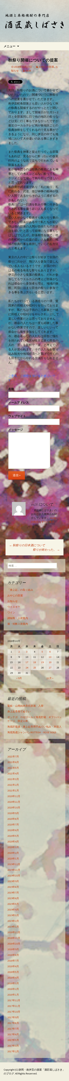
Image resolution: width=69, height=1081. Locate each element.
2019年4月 (13, 909)
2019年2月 (13, 921)
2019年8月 (13, 887)
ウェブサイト (17, 416)
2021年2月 (13, 784)
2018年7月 (13, 960)
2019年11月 (13, 870)
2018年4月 (13, 977)
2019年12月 (13, 864)
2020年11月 (13, 801)
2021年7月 (13, 756)
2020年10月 (13, 807)
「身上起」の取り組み (20, 589)
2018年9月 (13, 949)
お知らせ (12, 601)
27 (50, 667)
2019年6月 (13, 898)
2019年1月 (13, 926)
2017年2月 (13, 1051)
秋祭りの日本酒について (27, 545)
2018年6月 (13, 966)
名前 (15, 389)
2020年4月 (13, 841)
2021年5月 (13, 767)
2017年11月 (13, 1006)
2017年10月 (13, 1011)
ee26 (28, 70)
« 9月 (19, 678)
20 (50, 662)
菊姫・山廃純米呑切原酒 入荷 (25, 705)
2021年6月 (13, 762)
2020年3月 (13, 847)
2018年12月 (13, 932)
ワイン (11, 612)
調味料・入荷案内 (17, 618)
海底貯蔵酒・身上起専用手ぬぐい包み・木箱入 (34, 726)
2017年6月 (13, 1034)
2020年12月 (13, 796)
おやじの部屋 (46, 66)
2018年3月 (13, 983)
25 (34, 667)
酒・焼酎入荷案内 (17, 623)
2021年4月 (13, 773)
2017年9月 (13, 1017)
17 (27, 662)
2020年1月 (13, 858)
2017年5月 (13, 1040)
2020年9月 (13, 813)
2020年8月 (13, 818)
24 (27, 667)
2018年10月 (13, 943)
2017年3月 (13, 1045)
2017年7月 (13, 1028)
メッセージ (15, 429)
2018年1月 (13, 994)
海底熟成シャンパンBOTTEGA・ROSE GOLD (31, 732)
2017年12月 (13, 1000)
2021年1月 (13, 790)
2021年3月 (13, 779)
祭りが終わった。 (46, 549)
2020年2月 (13, 853)
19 (42, 662)
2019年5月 (13, 904)
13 (50, 657)
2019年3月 (13, 915)
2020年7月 (13, 824)
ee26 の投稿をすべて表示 (34, 521)
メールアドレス (23, 402)
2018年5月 (13, 972)
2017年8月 (13, 1023)
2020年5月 (13, 836)
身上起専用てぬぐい (19, 711)
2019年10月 (13, 875)
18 (34, 662)
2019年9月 (13, 881)
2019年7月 (13, 892)
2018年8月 (13, 955)
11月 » (50, 678)
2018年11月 (13, 938)
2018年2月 (13, 989)
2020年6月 (13, 830)
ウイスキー (13, 606)
